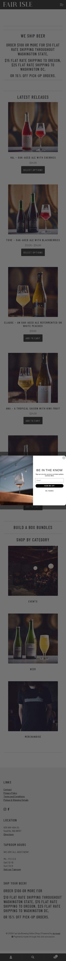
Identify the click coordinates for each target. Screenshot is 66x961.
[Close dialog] (64, 458)
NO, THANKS (49, 491)
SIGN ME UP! (49, 485)
